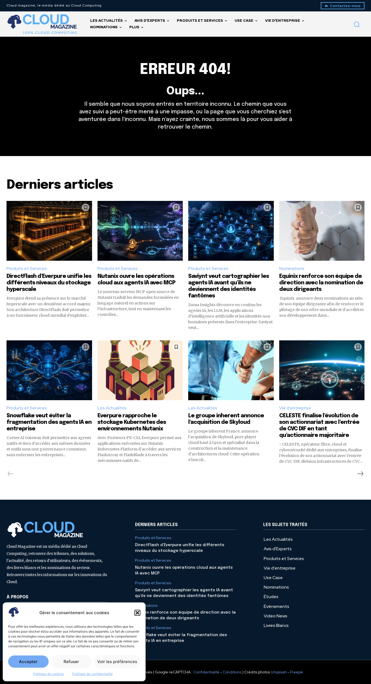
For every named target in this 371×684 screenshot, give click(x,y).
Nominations (291, 268)
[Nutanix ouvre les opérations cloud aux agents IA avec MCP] (140, 231)
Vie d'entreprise (295, 408)
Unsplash (279, 672)
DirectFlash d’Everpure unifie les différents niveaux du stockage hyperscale (49, 282)
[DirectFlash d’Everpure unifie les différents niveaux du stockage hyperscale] (49, 231)
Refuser (71, 661)
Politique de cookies (48, 674)
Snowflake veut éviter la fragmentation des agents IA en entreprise (49, 422)
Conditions (232, 672)
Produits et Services (27, 268)
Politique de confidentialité (92, 674)
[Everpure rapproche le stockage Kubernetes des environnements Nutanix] (140, 370)
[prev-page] (11, 474)
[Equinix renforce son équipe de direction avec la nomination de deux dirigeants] (322, 231)
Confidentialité (206, 672)
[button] (137, 612)
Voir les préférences (117, 661)
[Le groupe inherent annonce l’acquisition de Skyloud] (231, 370)
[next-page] (360, 474)
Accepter (28, 661)
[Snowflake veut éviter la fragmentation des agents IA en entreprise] (49, 370)
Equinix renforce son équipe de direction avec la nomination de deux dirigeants (321, 282)
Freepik (296, 672)
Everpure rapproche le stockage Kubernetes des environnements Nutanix (132, 422)
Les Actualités (112, 408)
